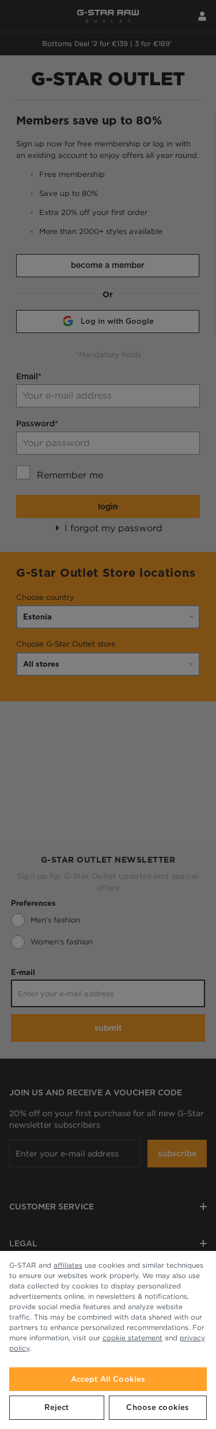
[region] (108, 1340)
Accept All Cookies (108, 1379)
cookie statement (132, 1337)
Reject (56, 1407)
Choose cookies (157, 1407)
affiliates (68, 1265)
